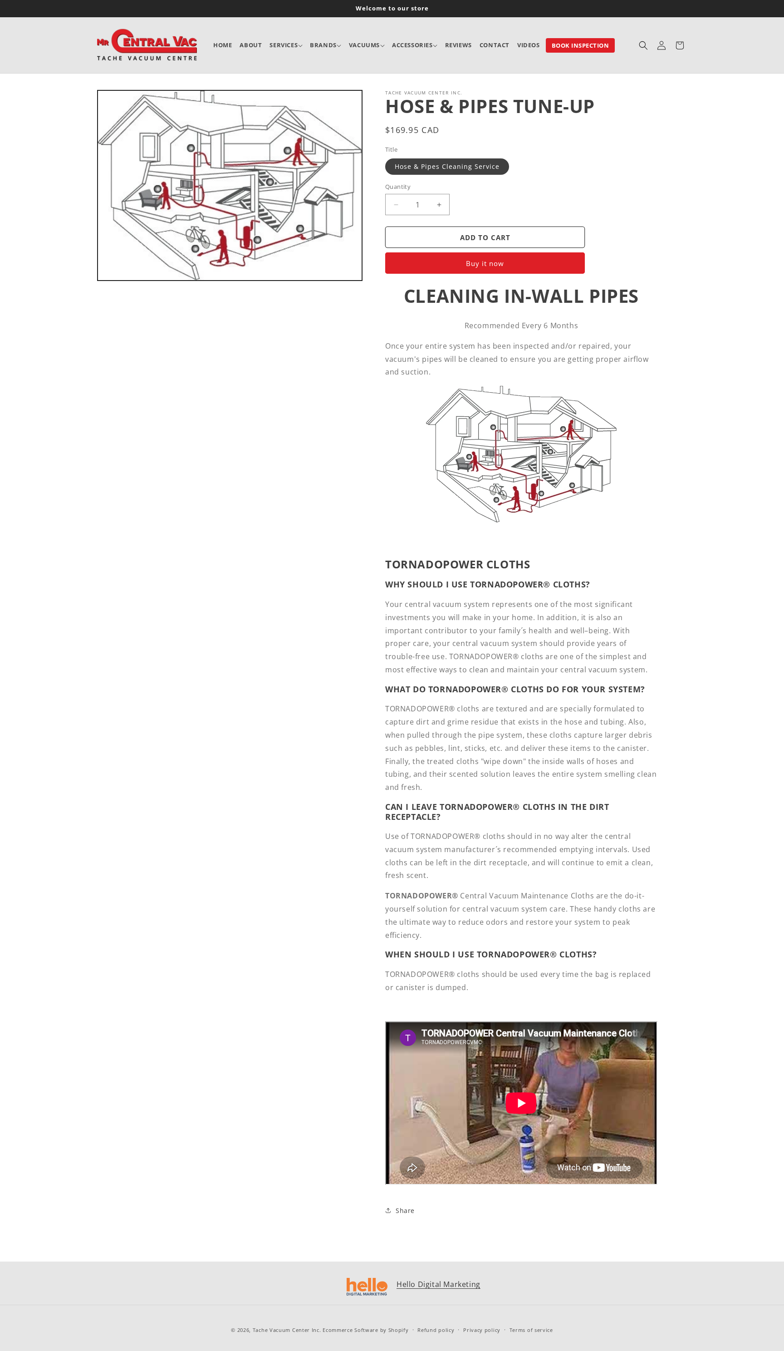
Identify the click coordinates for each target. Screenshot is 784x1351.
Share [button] (405, 1210)
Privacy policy (481, 1329)
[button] (286, 45)
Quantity (398, 186)
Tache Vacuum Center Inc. (287, 1329)
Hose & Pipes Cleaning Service (447, 166)
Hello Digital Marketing (438, 1284)
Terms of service (531, 1329)
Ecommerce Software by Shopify (365, 1329)
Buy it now (485, 263)
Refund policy (435, 1329)
